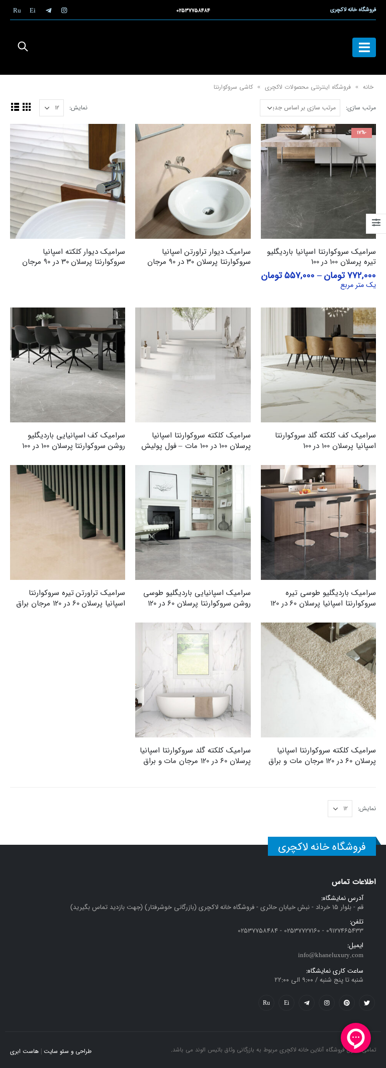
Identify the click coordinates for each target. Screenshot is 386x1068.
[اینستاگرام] (63, 10)
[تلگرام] (48, 10)
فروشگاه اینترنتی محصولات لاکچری (308, 87)
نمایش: (78, 107)
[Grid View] (26, 106)
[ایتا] (32, 10)
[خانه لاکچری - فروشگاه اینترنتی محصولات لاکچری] (193, 47)
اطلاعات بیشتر (152, 140)
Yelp (286, 1003)
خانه (368, 87)
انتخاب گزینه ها (277, 140)
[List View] (15, 106)
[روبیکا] (17, 10)
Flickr (266, 1003)
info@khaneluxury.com (330, 955)
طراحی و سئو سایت (67, 1051)
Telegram (307, 1003)
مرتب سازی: (361, 107)
